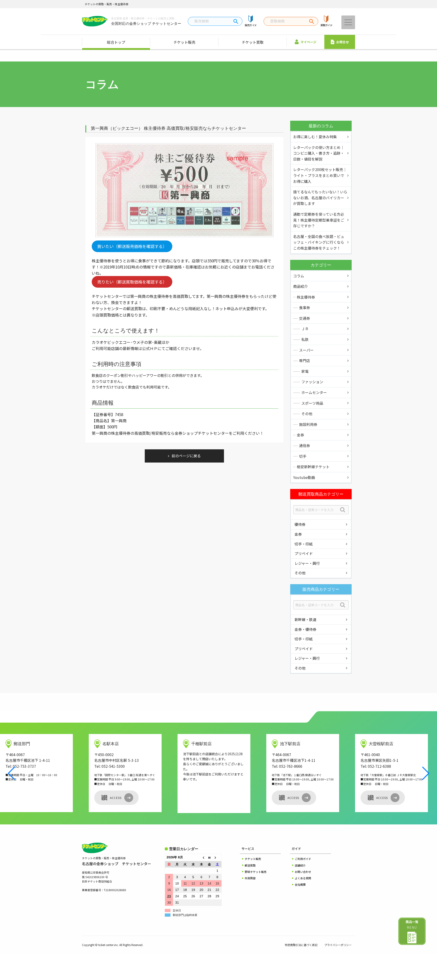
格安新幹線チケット (313, 466)
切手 (302, 456)
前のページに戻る (186, 455)
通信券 (304, 445)
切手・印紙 (304, 544)
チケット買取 (253, 42)
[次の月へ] (217, 857)
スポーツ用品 (312, 403)
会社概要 (300, 884)
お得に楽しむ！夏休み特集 (315, 136)
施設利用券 (308, 424)
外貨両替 (250, 878)
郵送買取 (250, 865)
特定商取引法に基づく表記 (301, 945)
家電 (305, 371)
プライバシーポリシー (338, 945)
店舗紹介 (300, 865)
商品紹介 (300, 286)
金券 (300, 434)
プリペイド (304, 553)
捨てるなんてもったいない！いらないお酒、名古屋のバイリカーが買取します (320, 197)
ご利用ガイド (303, 859)
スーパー (306, 350)
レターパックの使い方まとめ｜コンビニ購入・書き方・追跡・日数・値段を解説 (318, 153)
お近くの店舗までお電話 (241, 267)
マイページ (308, 42)
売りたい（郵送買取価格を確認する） (132, 282)
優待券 (300, 524)
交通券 (304, 318)
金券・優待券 (305, 629)
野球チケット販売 (256, 872)
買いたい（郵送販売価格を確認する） (132, 246)
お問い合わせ (303, 872)
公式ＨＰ (150, 348)
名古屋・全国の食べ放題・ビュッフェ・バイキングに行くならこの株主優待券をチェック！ (318, 242)
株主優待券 (306, 297)
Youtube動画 (304, 477)
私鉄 (305, 339)
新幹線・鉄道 (305, 619)
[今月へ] (209, 857)
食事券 (304, 307)
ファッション (312, 381)
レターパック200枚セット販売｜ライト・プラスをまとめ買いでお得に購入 (320, 175)
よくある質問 (303, 878)
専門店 (304, 360)
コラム (298, 276)
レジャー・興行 (307, 563)
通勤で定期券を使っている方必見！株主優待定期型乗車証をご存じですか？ (318, 219)
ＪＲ (305, 328)
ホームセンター (314, 392)
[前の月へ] (201, 857)
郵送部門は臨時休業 (185, 915)
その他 (306, 413)
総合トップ (116, 42)
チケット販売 (184, 42)
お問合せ (342, 42)
